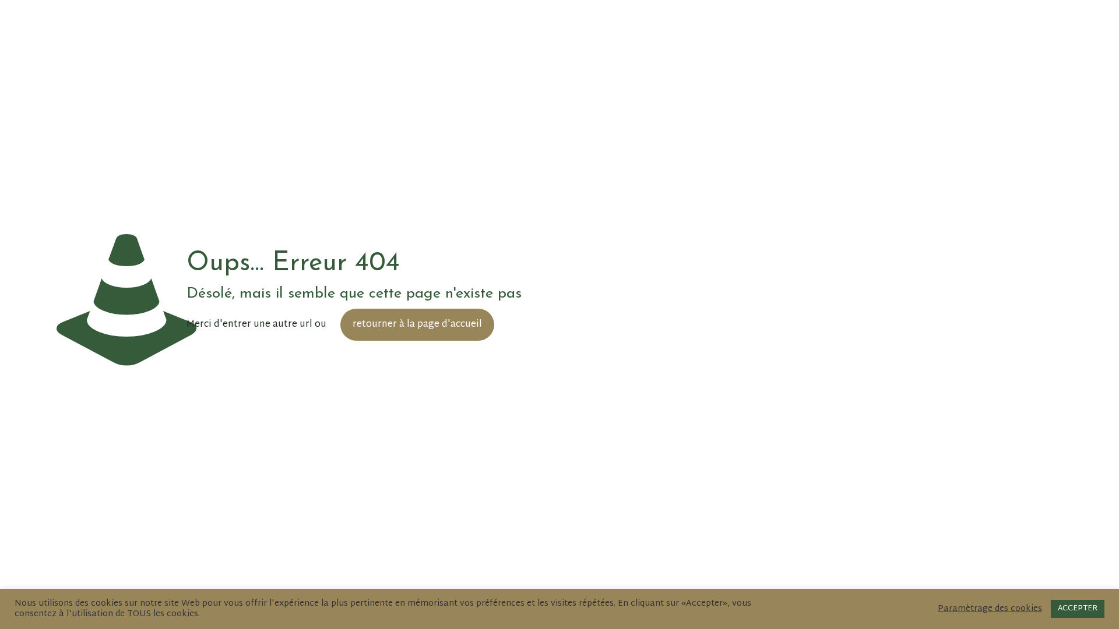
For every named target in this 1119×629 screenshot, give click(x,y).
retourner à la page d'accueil (417, 324)
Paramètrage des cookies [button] (990, 609)
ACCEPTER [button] (1077, 609)
